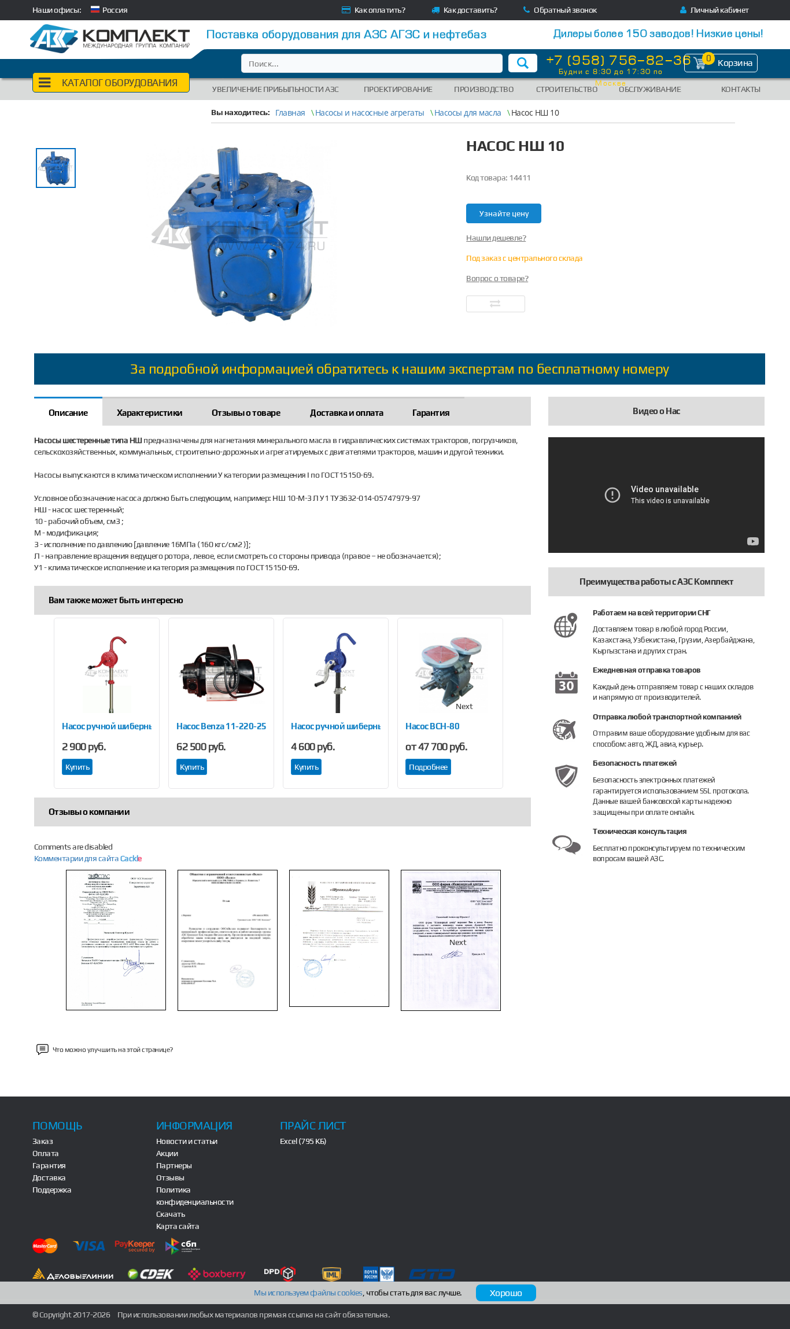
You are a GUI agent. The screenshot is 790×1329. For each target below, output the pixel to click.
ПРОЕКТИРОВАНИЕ (398, 89)
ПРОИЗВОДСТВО (484, 89)
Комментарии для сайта (88, 858)
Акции (167, 1153)
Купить (77, 766)
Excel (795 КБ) (303, 1141)
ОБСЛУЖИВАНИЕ (650, 89)
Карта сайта (178, 1226)
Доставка (49, 1177)
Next (464, 706)
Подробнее (428, 766)
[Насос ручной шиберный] (107, 673)
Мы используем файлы (308, 1292)
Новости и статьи (186, 1141)
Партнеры (174, 1165)
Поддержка (52, 1189)
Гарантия (49, 1165)
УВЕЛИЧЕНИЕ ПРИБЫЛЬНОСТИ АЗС (275, 89)
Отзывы (170, 1177)
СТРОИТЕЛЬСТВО (567, 89)
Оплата (45, 1153)
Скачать (170, 1214)
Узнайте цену (504, 213)
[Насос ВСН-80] (450, 673)
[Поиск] (522, 63)
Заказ (42, 1141)
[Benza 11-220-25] (221, 673)
